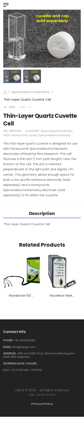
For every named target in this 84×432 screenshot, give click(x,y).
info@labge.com (24, 347)
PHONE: (8, 340)
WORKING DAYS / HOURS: (20, 363)
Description (42, 213)
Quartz (33, 135)
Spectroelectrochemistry (31, 92)
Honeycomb (20, 135)
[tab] (42, 213)
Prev (11, 107)
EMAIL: (7, 347)
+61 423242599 (24, 340)
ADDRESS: (9, 353)
